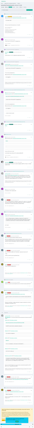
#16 (31, 162)
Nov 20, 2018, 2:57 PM (19, 52)
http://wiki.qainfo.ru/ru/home (24, 305)
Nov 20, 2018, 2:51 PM (12, 39)
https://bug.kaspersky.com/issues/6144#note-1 (20, 379)
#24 (31, 282)
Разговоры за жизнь (13, 320)
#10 (31, 39)
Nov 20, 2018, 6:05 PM (12, 92)
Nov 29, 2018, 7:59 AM (16, 264)
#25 (31, 292)
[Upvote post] (28, 34)
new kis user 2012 (7, 64)
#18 (31, 189)
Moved (7, 7)
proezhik (6, 282)
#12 (31, 64)
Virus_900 (6, 16)
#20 (31, 214)
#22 (31, 250)
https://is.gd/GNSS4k (10, 273)
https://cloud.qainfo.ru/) (15, 175)
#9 (31, 16)
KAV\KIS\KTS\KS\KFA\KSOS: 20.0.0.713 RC (19, 17)
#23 (31, 264)
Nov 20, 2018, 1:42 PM (17, 16)
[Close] (32, 409)
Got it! (17, 421)
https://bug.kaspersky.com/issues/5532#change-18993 (15, 322)
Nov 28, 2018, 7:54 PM (16, 250)
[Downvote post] (31, 34)
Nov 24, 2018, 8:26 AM (12, 189)
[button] (1, 427)
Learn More (18, 419)
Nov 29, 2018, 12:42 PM (16, 282)
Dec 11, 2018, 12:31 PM (16, 390)
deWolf (6, 264)
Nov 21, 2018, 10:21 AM (12, 137)
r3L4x (6, 211)
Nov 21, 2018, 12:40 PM (19, 162)
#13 (31, 92)
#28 (31, 390)
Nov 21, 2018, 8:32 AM (19, 124)
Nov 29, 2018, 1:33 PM (16, 292)
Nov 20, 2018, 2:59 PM (15, 64)
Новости (10, 7)
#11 (31, 52)
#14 (31, 124)
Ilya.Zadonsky (7, 52)
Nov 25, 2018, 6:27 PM (12, 214)
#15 (31, 137)
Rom (5, 39)
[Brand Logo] (3, 1)
